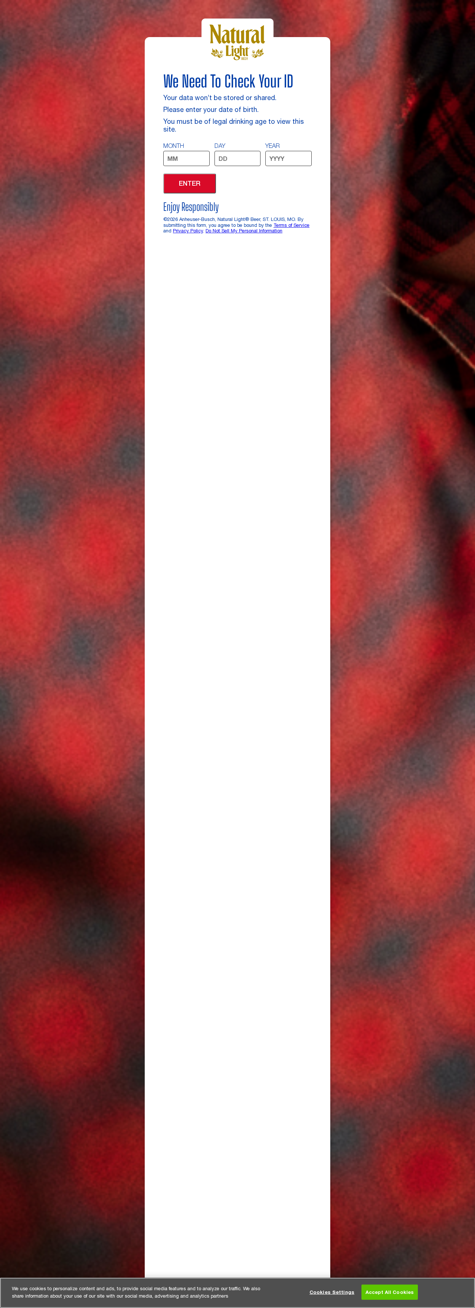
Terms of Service (291, 225)
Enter (189, 183)
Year (272, 146)
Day (219, 146)
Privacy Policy (188, 231)
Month (173, 146)
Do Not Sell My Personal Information (244, 231)
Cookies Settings (331, 1292)
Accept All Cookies (390, 1292)
